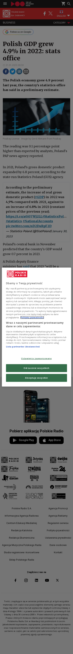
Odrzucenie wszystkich (36, 368)
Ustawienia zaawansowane (36, 358)
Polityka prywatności (32, 317)
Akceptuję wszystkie (36, 377)
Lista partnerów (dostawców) (23, 346)
